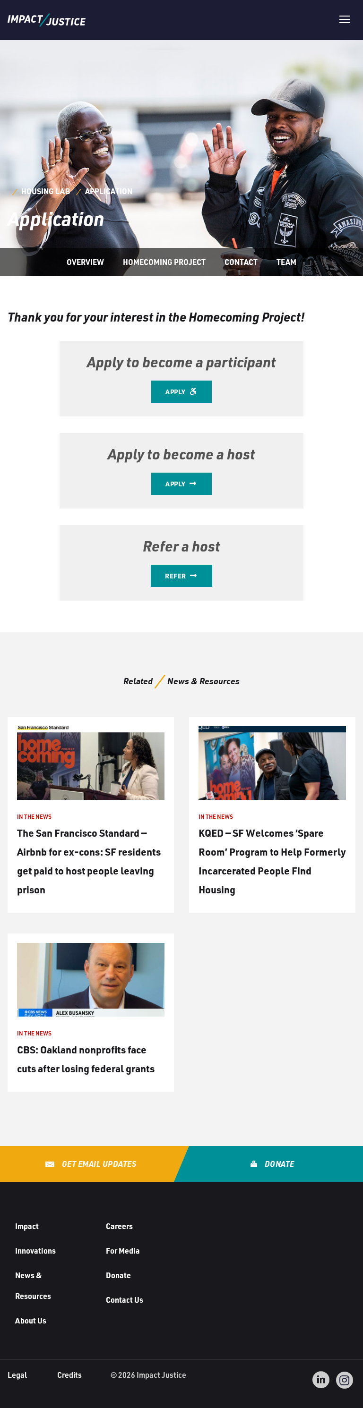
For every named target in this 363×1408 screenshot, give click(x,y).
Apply (176, 391)
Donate (278, 1164)
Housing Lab (45, 191)
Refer (176, 575)
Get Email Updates (98, 1164)
